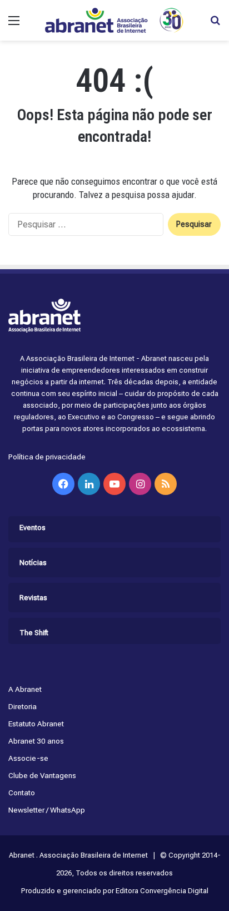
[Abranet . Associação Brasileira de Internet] (114, 20)
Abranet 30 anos (36, 740)
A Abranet (25, 689)
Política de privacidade (47, 456)
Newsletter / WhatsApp (46, 809)
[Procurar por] (215, 24)
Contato (21, 792)
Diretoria (22, 706)
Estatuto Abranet (36, 723)
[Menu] (13, 24)
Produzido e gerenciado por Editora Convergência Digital (114, 891)
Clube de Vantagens (42, 775)
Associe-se (28, 758)
